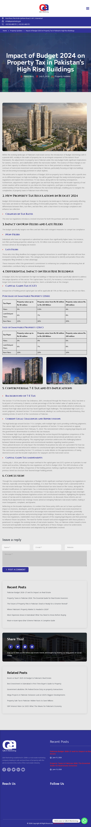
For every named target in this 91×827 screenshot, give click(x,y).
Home (5, 31)
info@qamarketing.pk (13, 21)
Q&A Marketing (58, 823)
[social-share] (10, 646)
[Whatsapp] (84, 821)
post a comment (17, 569)
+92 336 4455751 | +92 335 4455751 (17, 24)
